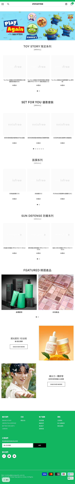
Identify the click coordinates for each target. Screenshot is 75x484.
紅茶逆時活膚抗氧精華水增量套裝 (62, 138)
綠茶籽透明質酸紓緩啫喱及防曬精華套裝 (38, 138)
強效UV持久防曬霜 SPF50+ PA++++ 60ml (62, 248)
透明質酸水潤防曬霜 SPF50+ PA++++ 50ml (38, 248)
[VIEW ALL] (37, 49)
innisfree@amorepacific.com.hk (15, 475)
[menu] (2, 4)
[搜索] (8, 4)
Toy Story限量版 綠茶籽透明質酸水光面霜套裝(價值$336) (14, 80)
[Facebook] (4, 456)
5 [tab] (41, 37)
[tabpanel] (37, 25)
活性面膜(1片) (38, 193)
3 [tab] (37, 37)
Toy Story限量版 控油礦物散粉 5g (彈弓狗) (62, 80)
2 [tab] (35, 37)
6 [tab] (43, 148)
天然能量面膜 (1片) (14, 193)
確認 (39, 445)
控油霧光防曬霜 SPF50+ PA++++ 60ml (14, 248)
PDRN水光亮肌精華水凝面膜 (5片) (62, 193)
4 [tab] (39, 37)
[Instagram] (9, 456)
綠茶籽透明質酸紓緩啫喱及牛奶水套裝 (14, 138)
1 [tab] (33, 37)
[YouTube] (14, 456)
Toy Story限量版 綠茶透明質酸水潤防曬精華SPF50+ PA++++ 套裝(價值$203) (38, 80)
